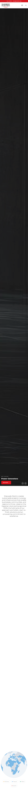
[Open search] (26, 5)
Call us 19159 (9, 1)
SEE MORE (5, 482)
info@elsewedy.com (17, 1)
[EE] (6, 5)
